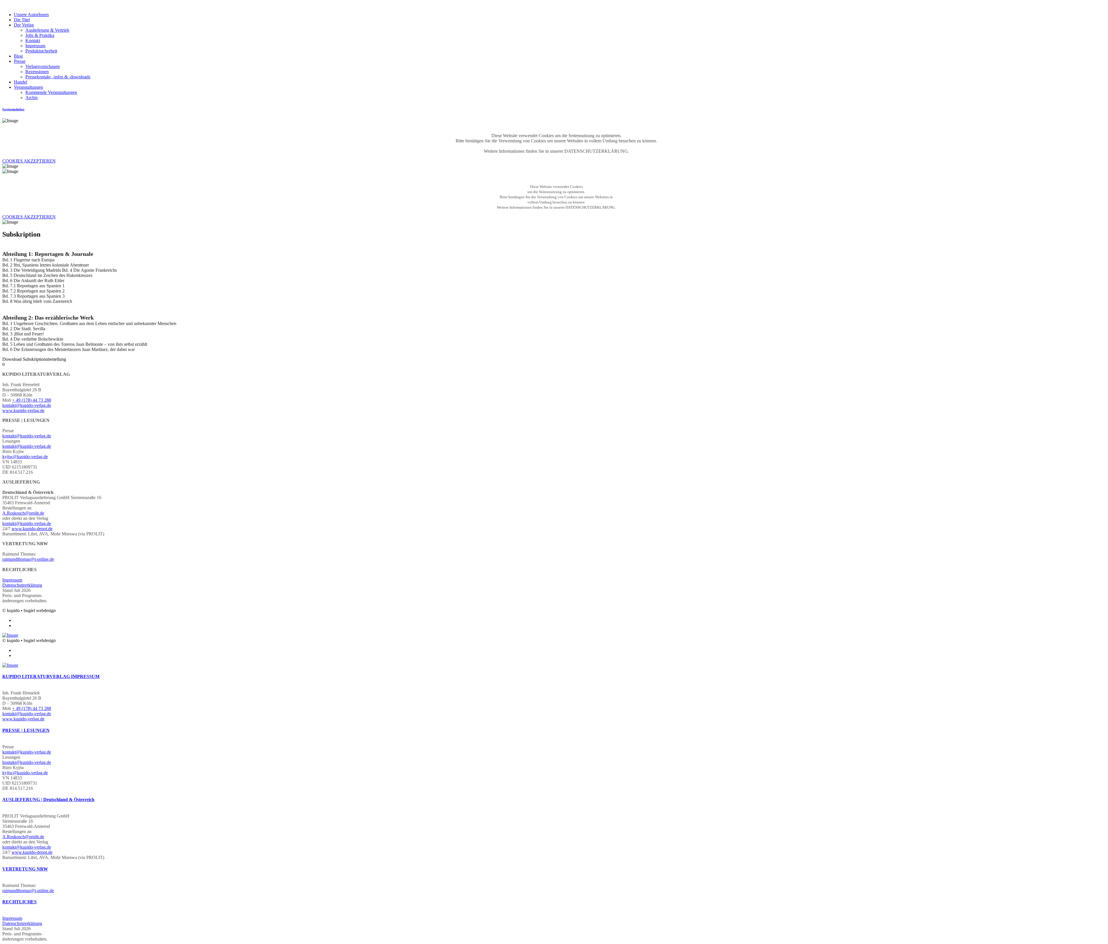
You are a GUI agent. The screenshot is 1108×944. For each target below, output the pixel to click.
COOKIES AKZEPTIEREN (29, 160)
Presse (19, 61)
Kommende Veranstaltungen (51, 92)
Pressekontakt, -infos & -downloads (57, 76)
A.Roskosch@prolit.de (23, 513)
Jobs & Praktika (39, 35)
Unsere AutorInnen (31, 14)
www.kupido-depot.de (32, 528)
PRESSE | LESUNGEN (26, 730)
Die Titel (22, 19)
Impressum (35, 45)
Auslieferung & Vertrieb (47, 30)
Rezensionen (37, 71)
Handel (20, 82)
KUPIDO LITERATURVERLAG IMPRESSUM (51, 676)
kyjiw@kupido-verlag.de (25, 456)
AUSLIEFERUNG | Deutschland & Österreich (48, 799)
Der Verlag (24, 24)
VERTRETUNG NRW (25, 868)
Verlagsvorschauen (42, 66)
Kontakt (32, 40)
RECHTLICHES (19, 901)
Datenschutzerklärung (22, 585)
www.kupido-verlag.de (23, 410)
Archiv (31, 97)
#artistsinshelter (13, 109)
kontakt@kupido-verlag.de (26, 405)
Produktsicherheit (41, 50)
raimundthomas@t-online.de (28, 559)
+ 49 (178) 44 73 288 (31, 400)
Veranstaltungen (28, 87)
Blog (18, 56)
